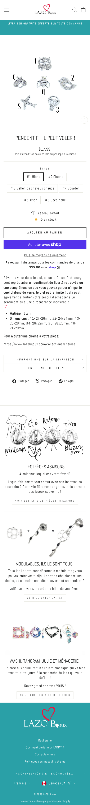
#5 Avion (30, 200)
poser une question (45, 368)
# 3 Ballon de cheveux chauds (32, 188)
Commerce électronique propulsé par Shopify (45, 801)
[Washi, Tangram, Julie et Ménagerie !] (45, 631)
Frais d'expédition (23, 154)
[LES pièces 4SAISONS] (45, 437)
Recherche (45, 740)
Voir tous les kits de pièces (45, 695)
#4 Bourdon (71, 188)
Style (45, 168)
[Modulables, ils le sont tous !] (45, 534)
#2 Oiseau (55, 177)
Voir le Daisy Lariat (45, 598)
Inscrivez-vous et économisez (43, 773)
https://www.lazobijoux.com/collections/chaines (40, 344)
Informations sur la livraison (45, 359)
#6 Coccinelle (55, 200)
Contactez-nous (45, 754)
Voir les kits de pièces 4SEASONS (45, 500)
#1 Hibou (33, 177)
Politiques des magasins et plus (45, 761)
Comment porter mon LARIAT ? (45, 747)
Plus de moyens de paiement (45, 255)
